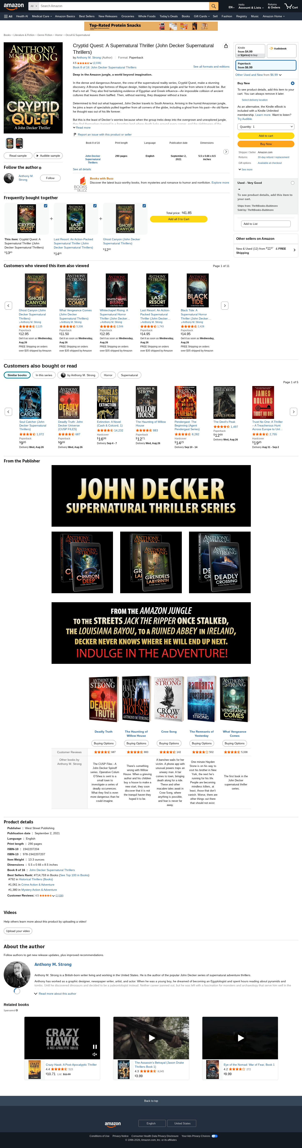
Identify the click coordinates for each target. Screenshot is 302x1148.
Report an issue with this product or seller (105, 134)
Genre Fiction (44, 35)
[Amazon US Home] (113, 1125)
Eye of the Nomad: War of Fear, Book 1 (249, 1064)
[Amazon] (14, 6)
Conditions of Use (100, 1136)
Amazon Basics (65, 16)
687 (77, 434)
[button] (8, 16)
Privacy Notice (121, 1136)
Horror (58, 35)
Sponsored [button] (9, 1010)
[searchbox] (124, 6)
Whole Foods (147, 16)
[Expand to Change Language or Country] (234, 7)
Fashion (227, 16)
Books (186, 16)
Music (255, 16)
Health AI (22, 16)
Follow (50, 178)
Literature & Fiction (24, 35)
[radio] (250, 51)
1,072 (40, 434)
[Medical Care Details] (51, 16)
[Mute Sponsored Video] (94, 1054)
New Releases (108, 16)
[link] (76, 218)
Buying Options (104, 743)
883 (155, 430)
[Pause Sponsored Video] (94, 1047)
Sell (215, 16)
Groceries (127, 16)
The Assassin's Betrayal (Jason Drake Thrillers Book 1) (159, 1064)
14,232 (118, 430)
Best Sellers (87, 16)
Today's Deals (169, 16)
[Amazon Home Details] (284, 16)
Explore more (220, 182)
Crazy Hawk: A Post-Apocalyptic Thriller (71, 1064)
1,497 (234, 426)
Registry (241, 16)
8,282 (195, 434)
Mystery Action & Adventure (39, 889)
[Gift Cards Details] (209, 16)
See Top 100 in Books (74, 875)
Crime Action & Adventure (37, 884)
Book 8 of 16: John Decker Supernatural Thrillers (104, 67)
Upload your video (18, 931)
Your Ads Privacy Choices (196, 1136)
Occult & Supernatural (78, 35)
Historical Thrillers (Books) (36, 879)
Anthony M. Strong (89, 57)
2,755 (273, 434)
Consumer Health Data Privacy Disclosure (155, 1136)
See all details (82, 169)
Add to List (250, 223)
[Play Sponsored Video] (151, 1038)
